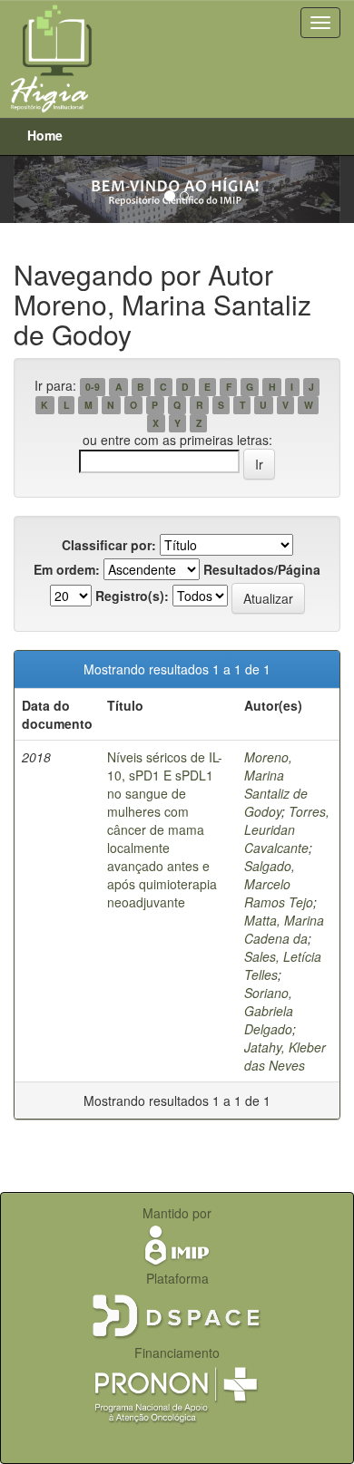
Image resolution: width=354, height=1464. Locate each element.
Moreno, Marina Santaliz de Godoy (276, 784)
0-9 (92, 386)
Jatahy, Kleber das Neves (285, 1056)
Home (45, 135)
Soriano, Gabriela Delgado (268, 1011)
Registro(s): (132, 596)
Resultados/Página (261, 569)
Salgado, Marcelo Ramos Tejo (278, 884)
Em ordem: (67, 569)
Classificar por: (109, 545)
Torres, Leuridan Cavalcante (286, 829)
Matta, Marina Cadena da (284, 929)
